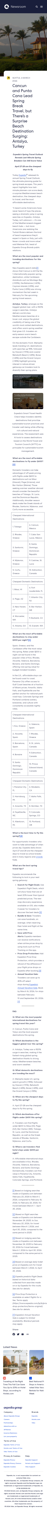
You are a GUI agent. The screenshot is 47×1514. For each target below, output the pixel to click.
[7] (19, 1001)
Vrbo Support (30, 1467)
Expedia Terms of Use (12, 1445)
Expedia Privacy (9, 1460)
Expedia (22, 175)
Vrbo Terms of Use (10, 1451)
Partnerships (8, 1423)
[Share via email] (23, 1334)
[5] (40, 912)
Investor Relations (10, 1433)
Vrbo (33, 1423)
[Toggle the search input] (37, 7)
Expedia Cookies (10, 1467)
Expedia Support (31, 1460)
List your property (10, 1436)
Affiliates (7, 1430)
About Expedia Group (12, 1416)
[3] (14, 1238)
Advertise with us (10, 1426)
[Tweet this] (19, 1334)
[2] (14, 1214)
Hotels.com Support (32, 1463)
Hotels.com (36, 1419)
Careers (7, 1419)
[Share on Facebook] (15, 1334)
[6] (40, 970)
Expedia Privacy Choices (12, 1463)
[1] (37, 268)
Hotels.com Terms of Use (13, 1448)
